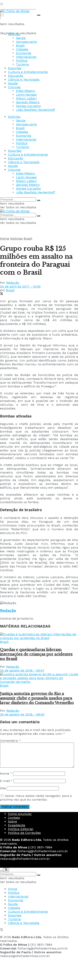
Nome (6, 773)
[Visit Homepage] (15, 11)
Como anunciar (20, 814)
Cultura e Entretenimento (28, 72)
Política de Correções (24, 833)
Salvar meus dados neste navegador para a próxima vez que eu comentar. (36, 797)
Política (21, 60)
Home (4, 238)
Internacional (26, 57)
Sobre (12, 821)
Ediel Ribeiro (25, 91)
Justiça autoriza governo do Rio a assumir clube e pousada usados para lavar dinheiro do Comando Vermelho (37, 698)
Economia (23, 53)
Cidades (22, 49)
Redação (12, 283)
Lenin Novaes (26, 94)
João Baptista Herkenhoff (35, 110)
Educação (15, 76)
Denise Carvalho (28, 106)
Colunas (14, 87)
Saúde (13, 83)
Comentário (10, 741)
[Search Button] (38, 15)
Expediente (16, 825)
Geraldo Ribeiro (28, 102)
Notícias (14, 34)
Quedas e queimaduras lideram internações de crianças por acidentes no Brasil (36, 654)
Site (3, 788)
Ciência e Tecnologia (23, 79)
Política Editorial (20, 829)
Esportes (14, 68)
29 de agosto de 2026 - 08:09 (22, 714)
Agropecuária (26, 42)
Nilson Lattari (26, 98)
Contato (14, 818)
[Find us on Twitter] (1, 4)
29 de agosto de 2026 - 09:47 (22, 670)
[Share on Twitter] (1, 294)
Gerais (21, 38)
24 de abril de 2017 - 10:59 (20, 286)
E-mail (6, 781)
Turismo (22, 64)
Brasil (20, 45)
